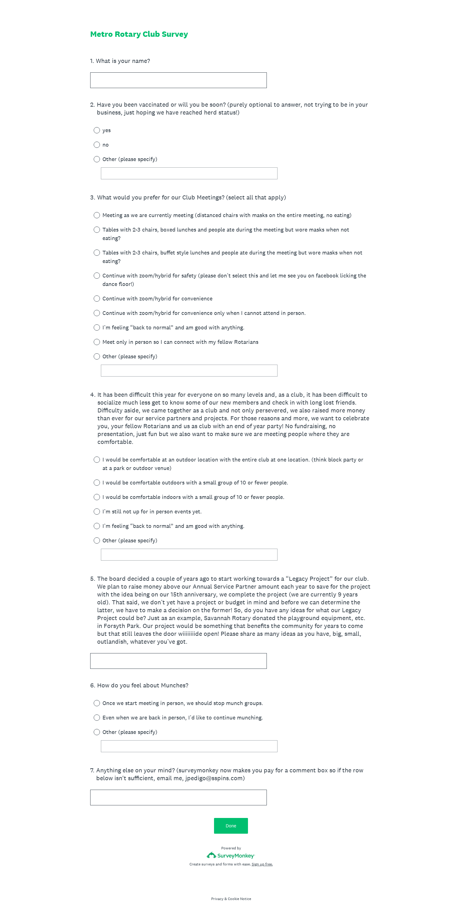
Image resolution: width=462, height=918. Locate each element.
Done (231, 826)
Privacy (217, 898)
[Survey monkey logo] (231, 855)
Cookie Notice (239, 898)
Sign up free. (262, 864)
